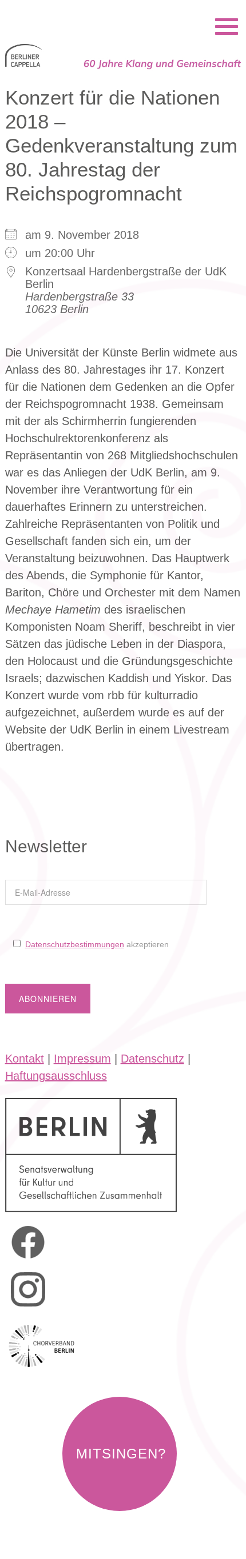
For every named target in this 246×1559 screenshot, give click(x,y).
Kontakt (24, 1058)
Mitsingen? (121, 1453)
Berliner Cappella (67, 12)
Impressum (82, 1058)
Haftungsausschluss (56, 1075)
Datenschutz (152, 1058)
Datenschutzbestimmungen (74, 944)
